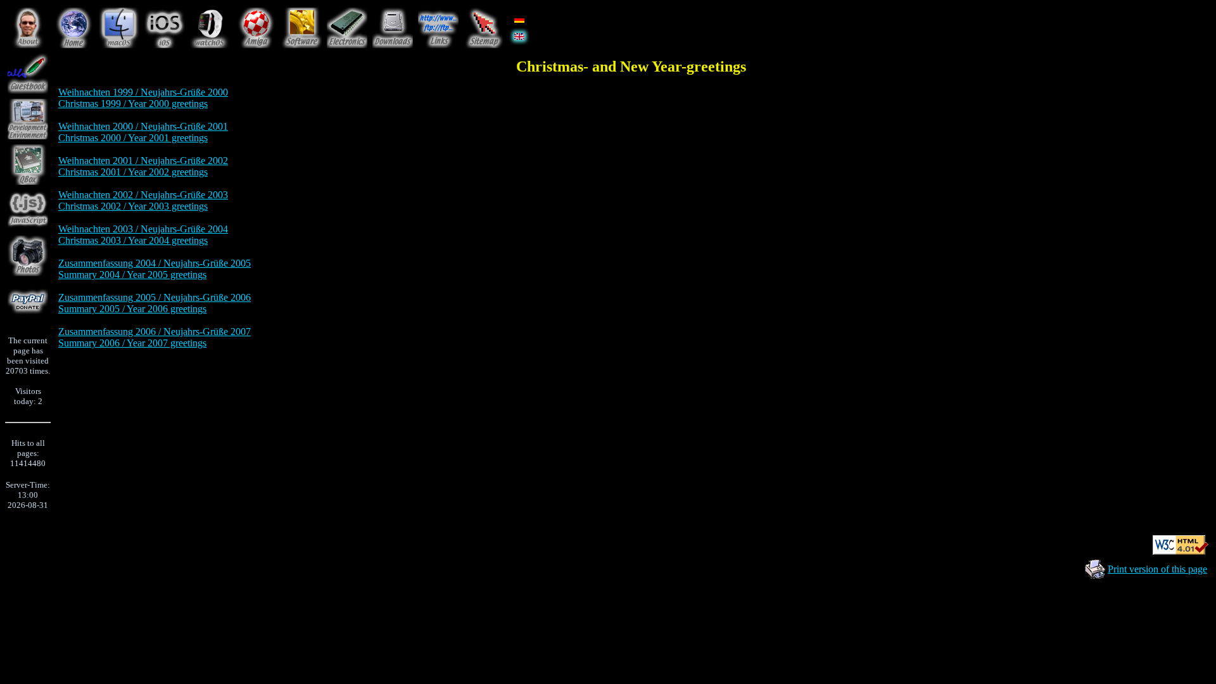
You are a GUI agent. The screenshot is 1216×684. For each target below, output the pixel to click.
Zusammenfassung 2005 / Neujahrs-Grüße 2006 (154, 297)
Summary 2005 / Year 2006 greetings (132, 308)
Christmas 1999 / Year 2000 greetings (133, 103)
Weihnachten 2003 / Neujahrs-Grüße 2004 (143, 229)
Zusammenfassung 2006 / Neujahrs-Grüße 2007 (154, 331)
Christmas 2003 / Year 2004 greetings (133, 240)
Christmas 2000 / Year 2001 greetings (133, 137)
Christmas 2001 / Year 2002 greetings (133, 172)
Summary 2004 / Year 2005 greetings (132, 274)
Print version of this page (1157, 569)
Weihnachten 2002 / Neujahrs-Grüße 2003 (143, 194)
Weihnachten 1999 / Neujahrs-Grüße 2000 (143, 92)
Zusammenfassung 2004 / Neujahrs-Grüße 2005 (154, 263)
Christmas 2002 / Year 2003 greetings (133, 206)
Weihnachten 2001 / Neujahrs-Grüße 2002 (143, 160)
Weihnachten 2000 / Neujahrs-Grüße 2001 (143, 126)
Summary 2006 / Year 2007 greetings (132, 343)
